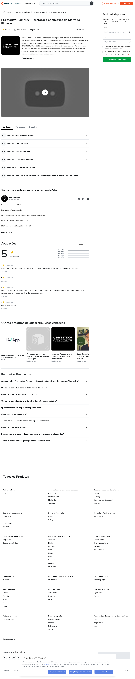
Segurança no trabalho (11, 543)
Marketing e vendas (101, 576)
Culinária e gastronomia (12, 513)
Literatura (51, 560)
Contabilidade (99, 540)
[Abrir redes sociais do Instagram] (83, 199)
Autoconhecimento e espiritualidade (63, 490)
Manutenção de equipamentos (60, 576)
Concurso (51, 540)
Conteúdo (7, 127)
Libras (50, 556)
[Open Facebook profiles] (4, 657)
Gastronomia (7, 523)
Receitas (6, 526)
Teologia (51, 503)
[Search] (91, 3)
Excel (96, 619)
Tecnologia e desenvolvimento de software (112, 616)
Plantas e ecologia (101, 589)
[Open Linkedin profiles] (14, 657)
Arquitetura (7, 540)
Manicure (6, 599)
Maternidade (98, 516)
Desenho (51, 596)
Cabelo (5, 593)
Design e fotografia (56, 513)
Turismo (6, 580)
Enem (50, 550)
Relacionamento (9, 619)
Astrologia (52, 493)
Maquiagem (7, 603)
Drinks (5, 520)
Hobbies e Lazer (9, 576)
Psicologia (52, 566)
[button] (42, 135)
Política (51, 563)
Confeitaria (7, 516)
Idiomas (51, 553)
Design (50, 516)
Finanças (97, 546)
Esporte (51, 623)
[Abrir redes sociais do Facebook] (79, 199)
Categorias (29, 3)
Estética (6, 596)
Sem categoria (9, 639)
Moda (5, 606)
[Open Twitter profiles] (9, 657)
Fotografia (52, 520)
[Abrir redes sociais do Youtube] (88, 199)
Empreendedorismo (101, 543)
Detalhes (33, 127)
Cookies (127, 671)
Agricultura (98, 593)
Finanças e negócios (102, 536)
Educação (51, 546)
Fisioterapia (52, 626)
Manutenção (52, 580)
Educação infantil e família (104, 513)
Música (50, 599)
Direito (50, 543)
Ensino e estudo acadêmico (59, 536)
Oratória (97, 503)
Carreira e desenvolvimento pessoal (108, 490)
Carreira (96, 493)
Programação (98, 623)
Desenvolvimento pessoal (103, 500)
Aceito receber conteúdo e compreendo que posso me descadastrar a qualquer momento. (117, 47)
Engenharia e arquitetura (13, 536)
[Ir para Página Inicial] (11, 3)
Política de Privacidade (122, 54)
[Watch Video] (45, 92)
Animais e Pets (9, 490)
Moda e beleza (9, 589)
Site (95, 626)
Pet (4, 493)
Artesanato (52, 593)
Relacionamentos (10, 616)
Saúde (50, 629)
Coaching (97, 497)
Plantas (96, 596)
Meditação (52, 500)
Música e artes (54, 589)
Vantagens (20, 127)
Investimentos (99, 550)
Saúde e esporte (55, 616)
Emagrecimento (54, 619)
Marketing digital (100, 580)
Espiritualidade (53, 497)
